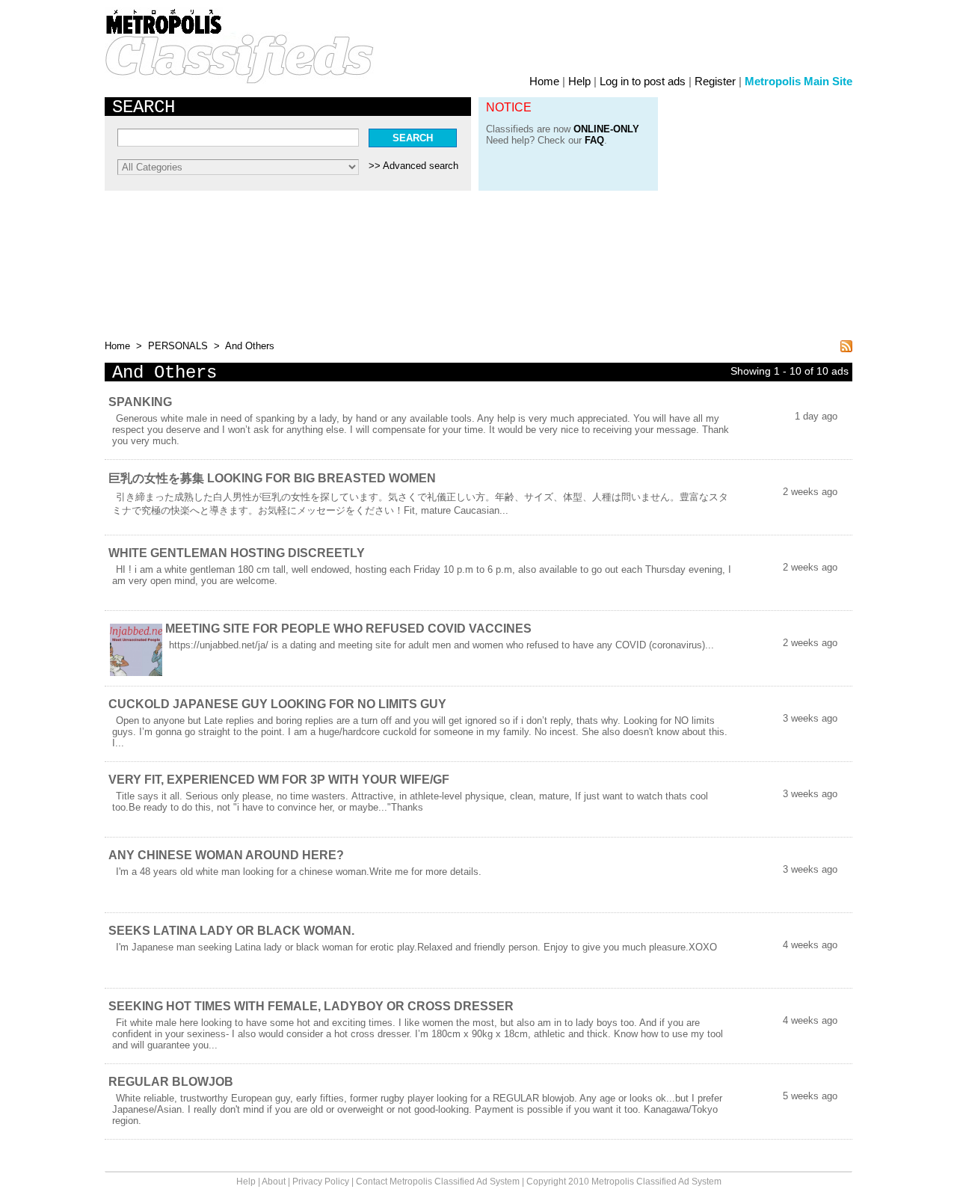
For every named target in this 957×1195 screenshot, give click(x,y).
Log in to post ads (643, 81)
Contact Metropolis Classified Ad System (438, 1181)
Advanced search (420, 165)
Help (579, 81)
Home (544, 81)
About (274, 1181)
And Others (248, 345)
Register (715, 81)
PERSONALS (178, 345)
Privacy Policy (320, 1181)
